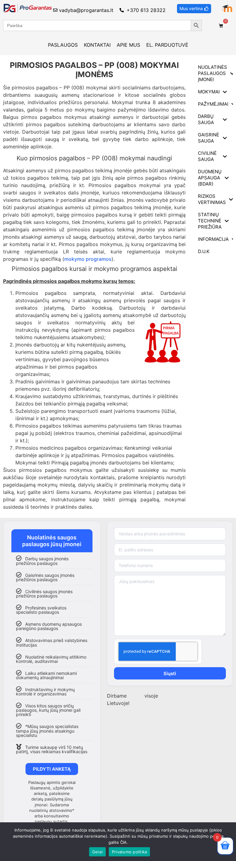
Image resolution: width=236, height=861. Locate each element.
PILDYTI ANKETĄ (52, 769)
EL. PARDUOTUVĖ (167, 45)
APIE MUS (128, 45)
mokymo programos (88, 259)
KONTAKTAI (97, 45)
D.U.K (204, 251)
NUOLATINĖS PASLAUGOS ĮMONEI (212, 73)
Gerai (97, 851)
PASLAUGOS (63, 45)
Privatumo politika (129, 851)
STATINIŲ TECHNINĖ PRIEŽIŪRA (210, 221)
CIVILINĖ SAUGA (207, 156)
